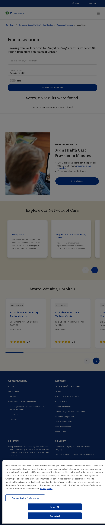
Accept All (55, 516)
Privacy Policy (46, 488)
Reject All (54, 507)
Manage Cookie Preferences (25, 498)
